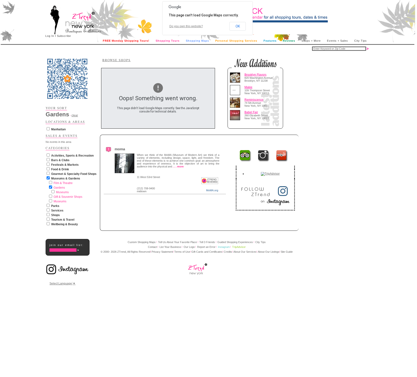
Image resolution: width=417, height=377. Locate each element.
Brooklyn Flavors (255, 74)
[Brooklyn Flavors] (236, 78)
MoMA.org (212, 190)
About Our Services (245, 251)
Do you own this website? (186, 26)
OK (238, 26)
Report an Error (206, 246)
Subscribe (64, 35)
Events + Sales (337, 40)
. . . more (178, 166)
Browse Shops (116, 60)
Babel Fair (251, 112)
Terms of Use (182, 251)
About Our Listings (268, 251)
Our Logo (189, 246)
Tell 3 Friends (207, 242)
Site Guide (287, 251)
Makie (248, 87)
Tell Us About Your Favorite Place (177, 242)
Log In (49, 35)
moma (120, 149)
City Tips (360, 40)
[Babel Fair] (236, 115)
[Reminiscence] (236, 103)
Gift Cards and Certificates (206, 251)
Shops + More (311, 40)
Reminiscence (253, 99)
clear (74, 115)
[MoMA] (108, 151)
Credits (228, 251)
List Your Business (170, 246)
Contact (152, 246)
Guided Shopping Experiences (235, 242)
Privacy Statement (162, 251)
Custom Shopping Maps (142, 242)
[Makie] (236, 90)
